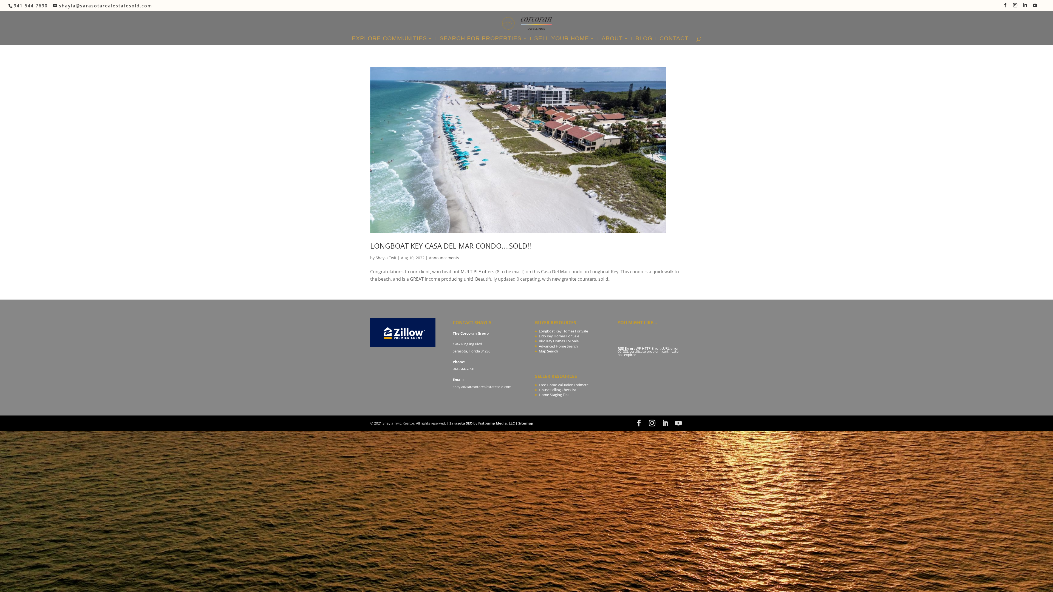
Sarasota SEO (460, 423)
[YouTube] (1035, 7)
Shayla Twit (386, 257)
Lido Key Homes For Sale (559, 336)
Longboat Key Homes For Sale (563, 331)
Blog (643, 38)
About (612, 38)
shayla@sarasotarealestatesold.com (482, 386)
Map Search (548, 351)
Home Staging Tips (554, 394)
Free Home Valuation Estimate (563, 384)
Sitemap (525, 423)
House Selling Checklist (557, 389)
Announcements (444, 257)
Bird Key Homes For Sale (559, 340)
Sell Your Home (561, 38)
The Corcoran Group (471, 333)
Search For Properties (481, 38)
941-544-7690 (463, 368)
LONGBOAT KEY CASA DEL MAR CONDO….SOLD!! (450, 246)
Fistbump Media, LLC (496, 423)
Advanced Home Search (558, 346)
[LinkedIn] (1025, 7)
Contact (674, 38)
